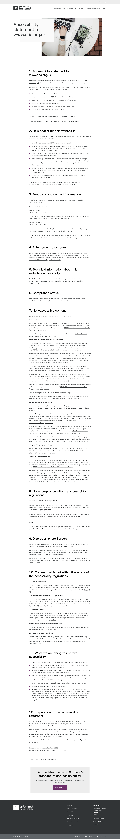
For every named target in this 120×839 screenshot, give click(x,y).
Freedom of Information (73, 818)
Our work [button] (81, 8)
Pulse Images (77, 836)
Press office (70, 825)
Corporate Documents (72, 822)
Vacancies (69, 805)
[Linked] (101, 836)
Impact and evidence (59, 8)
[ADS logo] (22, 8)
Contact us (95, 824)
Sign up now (58, 787)
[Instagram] (105, 836)
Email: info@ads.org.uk (98, 818)
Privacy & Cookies (71, 812)
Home (26, 62)
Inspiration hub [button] (72, 8)
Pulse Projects (88, 836)
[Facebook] (97, 836)
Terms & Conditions (72, 808)
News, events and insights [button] (93, 8)
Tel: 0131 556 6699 (98, 821)
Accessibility (70, 815)
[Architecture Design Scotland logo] (23, 815)
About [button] (105, 8)
